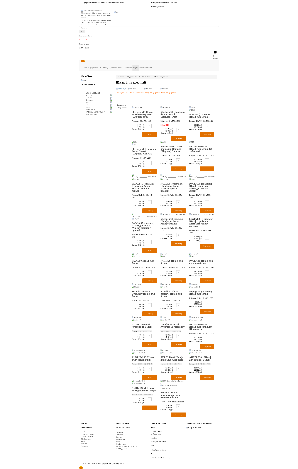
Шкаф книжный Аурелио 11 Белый (142, 325)
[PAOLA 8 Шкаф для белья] (173, 255)
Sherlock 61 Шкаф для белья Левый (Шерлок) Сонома (144, 151)
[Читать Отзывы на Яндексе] (84, 80)
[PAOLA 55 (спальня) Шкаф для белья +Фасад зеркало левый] (144, 177)
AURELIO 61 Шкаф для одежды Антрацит (144, 389)
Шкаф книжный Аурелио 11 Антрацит (173, 325)
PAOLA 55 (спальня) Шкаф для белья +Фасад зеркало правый (172, 187)
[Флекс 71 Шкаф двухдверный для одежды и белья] (173, 384)
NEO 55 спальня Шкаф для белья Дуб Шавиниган (201, 327)
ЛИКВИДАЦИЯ (91, 114)
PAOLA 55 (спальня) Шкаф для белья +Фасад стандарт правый (143, 227)
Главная (85, 68)
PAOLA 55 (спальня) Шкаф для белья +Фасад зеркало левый (143, 187)
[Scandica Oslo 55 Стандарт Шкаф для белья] (144, 285)
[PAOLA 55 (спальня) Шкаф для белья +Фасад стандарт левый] (202, 177)
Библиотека (90, 105)
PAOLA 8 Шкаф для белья (172, 262)
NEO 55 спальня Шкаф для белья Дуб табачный (201, 149)
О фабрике (92, 68)
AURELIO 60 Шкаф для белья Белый (143, 358)
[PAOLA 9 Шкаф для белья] (144, 255)
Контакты (148, 68)
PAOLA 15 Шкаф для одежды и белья (201, 262)
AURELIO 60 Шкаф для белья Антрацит (172, 358)
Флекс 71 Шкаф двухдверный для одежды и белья (170, 395)
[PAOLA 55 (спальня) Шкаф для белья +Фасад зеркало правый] (173, 177)
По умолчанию (122, 108)
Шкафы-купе (90, 109)
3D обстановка (127, 68)
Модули (135, 68)
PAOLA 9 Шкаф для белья (143, 262)
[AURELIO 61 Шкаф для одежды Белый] (202, 351)
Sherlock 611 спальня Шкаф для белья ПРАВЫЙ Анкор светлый (201, 222)
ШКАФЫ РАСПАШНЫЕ (143, 77)
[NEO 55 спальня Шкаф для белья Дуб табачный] (191, 142)
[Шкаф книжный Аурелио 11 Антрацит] (173, 318)
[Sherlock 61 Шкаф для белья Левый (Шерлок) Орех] (166, 107)
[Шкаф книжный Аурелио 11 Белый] (144, 318)
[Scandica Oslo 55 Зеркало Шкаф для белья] (173, 285)
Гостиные (89, 95)
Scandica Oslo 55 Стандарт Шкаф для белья (143, 294)
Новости (142, 68)
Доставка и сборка (85, 36)
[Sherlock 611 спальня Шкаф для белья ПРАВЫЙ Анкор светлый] (201, 214)
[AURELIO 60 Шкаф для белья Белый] (144, 351)
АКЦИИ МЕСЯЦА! (102, 68)
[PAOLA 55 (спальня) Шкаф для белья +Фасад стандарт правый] (144, 216)
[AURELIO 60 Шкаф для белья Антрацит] (173, 351)
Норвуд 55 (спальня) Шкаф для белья (200, 292)
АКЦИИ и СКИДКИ (93, 93)
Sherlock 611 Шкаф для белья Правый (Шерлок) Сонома (171, 149)
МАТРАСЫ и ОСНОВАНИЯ (95, 112)
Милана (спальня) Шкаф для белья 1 (199, 115)
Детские (88, 102)
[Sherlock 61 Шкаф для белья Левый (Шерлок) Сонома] (144, 143)
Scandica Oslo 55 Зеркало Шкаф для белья (171, 294)
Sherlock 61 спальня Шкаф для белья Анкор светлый (172, 221)
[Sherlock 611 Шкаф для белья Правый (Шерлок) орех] (137, 107)
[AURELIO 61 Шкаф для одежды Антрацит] (144, 382)
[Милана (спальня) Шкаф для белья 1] (202, 108)
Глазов (161, 7)
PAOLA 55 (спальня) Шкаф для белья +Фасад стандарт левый (200, 187)
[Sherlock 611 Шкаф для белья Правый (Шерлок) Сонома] (163, 142)
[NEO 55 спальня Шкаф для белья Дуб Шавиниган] (202, 318)
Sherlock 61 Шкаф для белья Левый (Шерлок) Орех (173, 114)
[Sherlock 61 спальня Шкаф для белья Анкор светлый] (173, 214)
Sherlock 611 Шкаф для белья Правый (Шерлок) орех (142, 114)
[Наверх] (81, 467)
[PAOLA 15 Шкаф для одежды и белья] (202, 255)
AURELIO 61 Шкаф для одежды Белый (200, 358)
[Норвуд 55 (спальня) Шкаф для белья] (202, 285)
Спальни (89, 98)
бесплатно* (83, 40)
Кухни (88, 107)
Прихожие (89, 100)
